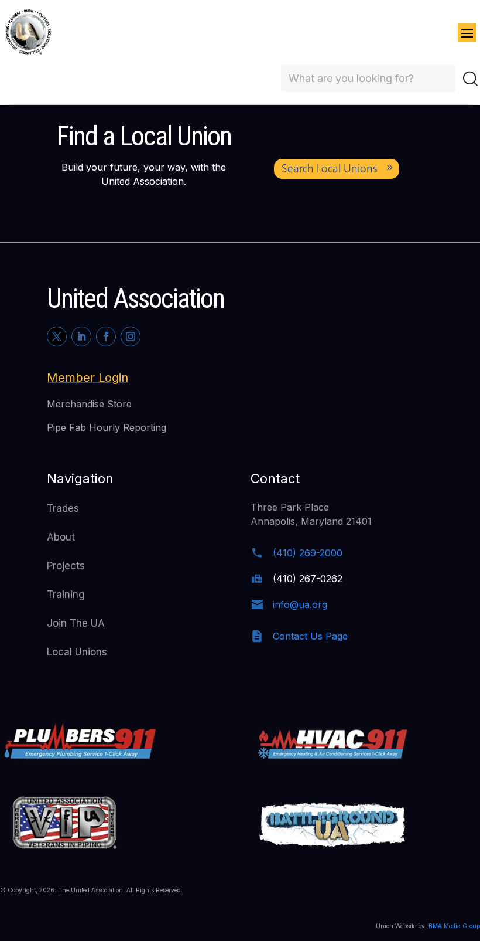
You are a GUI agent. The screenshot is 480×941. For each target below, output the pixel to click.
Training (66, 594)
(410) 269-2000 (307, 553)
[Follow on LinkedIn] (81, 336)
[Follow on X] (57, 336)
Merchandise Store (89, 404)
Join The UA (76, 623)
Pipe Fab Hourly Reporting (106, 427)
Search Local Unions (329, 168)
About (61, 537)
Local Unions (77, 652)
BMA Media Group (454, 925)
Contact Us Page (310, 636)
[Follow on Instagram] (130, 336)
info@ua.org (300, 604)
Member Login (87, 378)
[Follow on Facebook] (106, 336)
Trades (63, 508)
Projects (66, 566)
